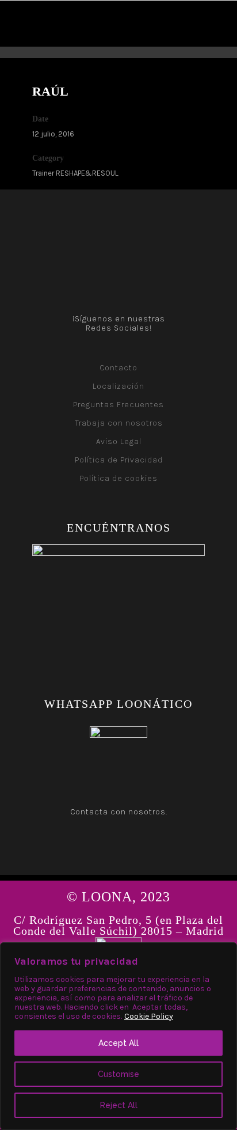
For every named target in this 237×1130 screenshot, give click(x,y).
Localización (118, 386)
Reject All (118, 1105)
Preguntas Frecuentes (118, 404)
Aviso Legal (119, 441)
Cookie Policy (148, 1016)
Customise (118, 1074)
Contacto (118, 368)
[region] (118, 1036)
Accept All (118, 1043)
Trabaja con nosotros (119, 423)
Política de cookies (118, 478)
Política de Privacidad (119, 460)
